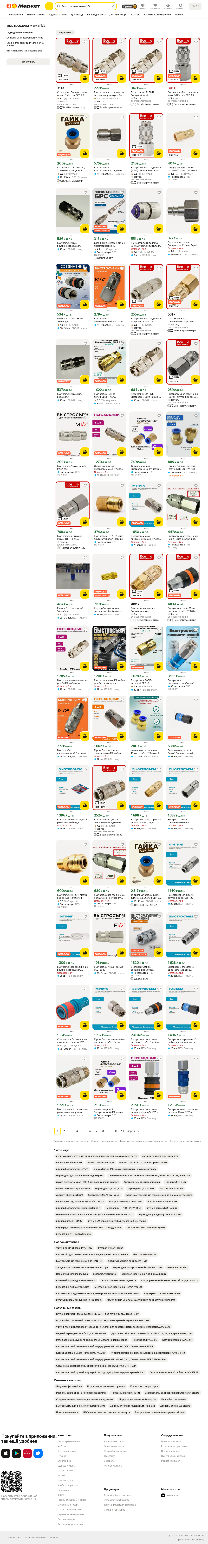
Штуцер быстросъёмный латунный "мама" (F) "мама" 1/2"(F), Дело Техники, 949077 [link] (183, 169)
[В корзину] (85, 78)
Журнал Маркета (113, 1465)
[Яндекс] (200, 1539)
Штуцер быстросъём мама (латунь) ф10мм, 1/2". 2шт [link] (182, 467)
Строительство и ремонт (71, 1514)
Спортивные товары (68, 1504)
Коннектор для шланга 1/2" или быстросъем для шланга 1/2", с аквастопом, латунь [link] (146, 244)
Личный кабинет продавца (118, 1495)
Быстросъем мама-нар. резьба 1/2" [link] (69, 395)
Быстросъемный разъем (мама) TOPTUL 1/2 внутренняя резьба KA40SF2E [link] (70, 537)
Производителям (170, 1451)
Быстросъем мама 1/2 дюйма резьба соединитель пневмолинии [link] (109, 682)
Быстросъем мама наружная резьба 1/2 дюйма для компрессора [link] (72, 821)
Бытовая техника (67, 1451)
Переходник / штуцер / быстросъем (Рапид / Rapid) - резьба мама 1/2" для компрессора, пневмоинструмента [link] (183, 244)
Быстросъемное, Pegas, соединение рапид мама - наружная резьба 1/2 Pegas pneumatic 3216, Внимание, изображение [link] (108, 821)
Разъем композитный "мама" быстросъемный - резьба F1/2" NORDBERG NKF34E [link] (181, 752)
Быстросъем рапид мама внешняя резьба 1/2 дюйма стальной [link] (145, 1041)
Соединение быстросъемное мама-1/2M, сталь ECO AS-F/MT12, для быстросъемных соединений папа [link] (72, 94)
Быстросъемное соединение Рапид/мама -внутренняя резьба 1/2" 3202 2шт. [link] (109, 896)
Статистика (14, 1537)
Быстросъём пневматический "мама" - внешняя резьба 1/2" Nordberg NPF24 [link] (181, 682)
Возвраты (109, 1461)
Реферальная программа (174, 1446)
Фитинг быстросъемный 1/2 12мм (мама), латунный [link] (71, 169)
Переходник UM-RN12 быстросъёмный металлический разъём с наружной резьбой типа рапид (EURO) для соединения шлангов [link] (144, 94)
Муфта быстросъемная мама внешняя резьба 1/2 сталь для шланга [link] (109, 1041)
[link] (96, 1156)
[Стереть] (112, 6)
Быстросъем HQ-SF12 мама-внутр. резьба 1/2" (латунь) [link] (109, 537)
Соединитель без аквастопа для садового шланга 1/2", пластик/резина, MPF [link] (72, 1041)
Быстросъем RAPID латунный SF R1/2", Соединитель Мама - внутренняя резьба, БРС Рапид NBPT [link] (144, 682)
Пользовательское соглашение (41, 1537)
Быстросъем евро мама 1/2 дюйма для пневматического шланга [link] (183, 1041)
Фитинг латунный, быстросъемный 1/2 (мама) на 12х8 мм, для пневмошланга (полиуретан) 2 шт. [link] (109, 1111)
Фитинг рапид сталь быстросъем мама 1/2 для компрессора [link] (107, 467)
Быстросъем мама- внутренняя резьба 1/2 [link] (69, 244)
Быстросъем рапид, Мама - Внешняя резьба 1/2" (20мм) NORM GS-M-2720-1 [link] (183, 610)
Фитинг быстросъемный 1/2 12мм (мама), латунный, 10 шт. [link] (145, 896)
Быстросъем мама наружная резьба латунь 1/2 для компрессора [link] (146, 821)
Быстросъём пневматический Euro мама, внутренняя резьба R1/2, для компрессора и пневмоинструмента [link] (109, 320)
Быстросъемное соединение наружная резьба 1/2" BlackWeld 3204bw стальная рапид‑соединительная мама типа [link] (146, 320)
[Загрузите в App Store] (5, 1457)
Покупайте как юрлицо (116, 1451)
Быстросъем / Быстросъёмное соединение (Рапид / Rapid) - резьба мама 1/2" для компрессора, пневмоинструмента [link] (109, 169)
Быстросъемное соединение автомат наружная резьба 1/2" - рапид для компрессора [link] (109, 94)
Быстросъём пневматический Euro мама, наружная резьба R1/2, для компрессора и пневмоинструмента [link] (72, 752)
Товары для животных (69, 1509)
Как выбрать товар (114, 1441)
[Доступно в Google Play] (16, 1457)
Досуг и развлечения (69, 1441)
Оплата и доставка (114, 1446)
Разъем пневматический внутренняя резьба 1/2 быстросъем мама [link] (181, 896)
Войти (195, 6)
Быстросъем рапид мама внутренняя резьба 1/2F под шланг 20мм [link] (146, 1111)
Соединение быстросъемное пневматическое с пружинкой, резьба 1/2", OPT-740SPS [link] (109, 244)
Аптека (61, 1475)
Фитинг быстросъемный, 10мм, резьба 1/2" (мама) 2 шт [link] (145, 752)
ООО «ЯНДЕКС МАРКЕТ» (191, 1535)
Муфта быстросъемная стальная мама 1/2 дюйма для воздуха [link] (107, 752)
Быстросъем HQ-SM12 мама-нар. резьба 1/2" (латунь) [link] (72, 896)
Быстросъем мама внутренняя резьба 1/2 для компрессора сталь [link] (145, 537)
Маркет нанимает (170, 1461)
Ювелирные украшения (70, 1524)
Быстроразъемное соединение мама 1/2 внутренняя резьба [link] (179, 821)
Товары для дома (66, 1470)
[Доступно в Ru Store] (38, 1457)
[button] (65, 32)
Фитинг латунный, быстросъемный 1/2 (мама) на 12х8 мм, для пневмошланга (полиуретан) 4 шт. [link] (146, 467)
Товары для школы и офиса (72, 1500)
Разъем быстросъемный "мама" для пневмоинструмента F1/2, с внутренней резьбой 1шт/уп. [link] (72, 320)
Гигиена (62, 1456)
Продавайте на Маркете (117, 1500)
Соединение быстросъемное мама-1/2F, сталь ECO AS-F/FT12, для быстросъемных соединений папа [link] (183, 94)
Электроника (64, 1461)
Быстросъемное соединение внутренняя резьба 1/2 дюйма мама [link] (72, 968)
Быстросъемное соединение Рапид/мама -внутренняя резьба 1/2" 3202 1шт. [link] (183, 537)
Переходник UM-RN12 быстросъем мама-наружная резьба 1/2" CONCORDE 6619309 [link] (146, 395)
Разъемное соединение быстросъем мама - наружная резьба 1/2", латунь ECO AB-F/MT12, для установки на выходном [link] (145, 610)
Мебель (62, 1446)
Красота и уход (65, 1480)
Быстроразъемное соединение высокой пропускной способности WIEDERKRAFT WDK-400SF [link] (145, 968)
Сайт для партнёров (114, 1509)
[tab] (15, 15)
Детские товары (66, 1519)
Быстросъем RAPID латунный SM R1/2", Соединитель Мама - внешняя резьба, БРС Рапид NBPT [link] (109, 395)
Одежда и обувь (66, 1465)
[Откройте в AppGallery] (27, 1457)
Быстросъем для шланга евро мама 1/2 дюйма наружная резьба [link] (181, 968)
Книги (61, 1495)
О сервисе (109, 1456)
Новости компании (171, 1441)
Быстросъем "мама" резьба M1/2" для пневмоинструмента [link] (71, 467)
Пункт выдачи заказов (173, 1456)
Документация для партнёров (120, 1505)
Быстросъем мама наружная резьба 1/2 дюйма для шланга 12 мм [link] (72, 682)
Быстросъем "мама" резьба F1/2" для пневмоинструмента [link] (108, 968)
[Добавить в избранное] (85, 42)
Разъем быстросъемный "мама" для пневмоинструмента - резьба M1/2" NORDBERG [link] (70, 610)
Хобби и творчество (68, 1485)
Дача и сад (63, 1490)
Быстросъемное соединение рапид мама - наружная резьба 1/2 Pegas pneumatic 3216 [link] (72, 1111)
